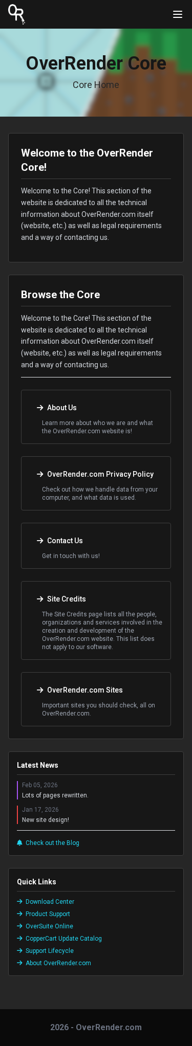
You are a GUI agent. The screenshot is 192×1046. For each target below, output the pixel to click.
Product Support (48, 914)
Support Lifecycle (50, 950)
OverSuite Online (49, 926)
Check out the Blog (52, 843)
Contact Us (65, 541)
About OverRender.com (58, 963)
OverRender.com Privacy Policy (100, 474)
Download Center (50, 901)
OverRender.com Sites (85, 690)
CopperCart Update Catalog (64, 938)
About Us (62, 408)
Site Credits (66, 599)
